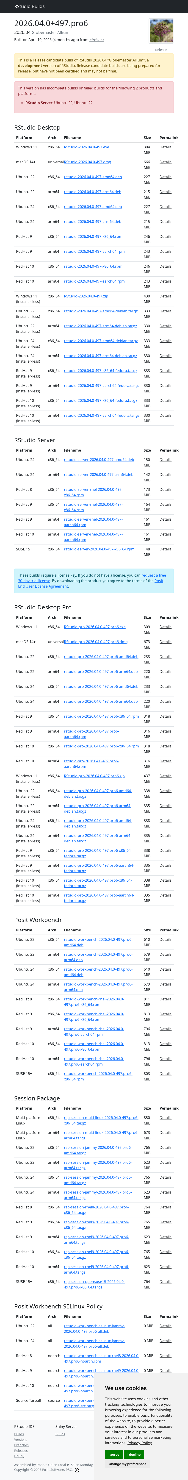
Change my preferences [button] (127, 1464)
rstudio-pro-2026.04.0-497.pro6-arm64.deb (101, 671)
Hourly (19, 1456)
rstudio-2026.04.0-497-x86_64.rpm (93, 236)
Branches (21, 1445)
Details (165, 147)
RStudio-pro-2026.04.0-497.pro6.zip (94, 775)
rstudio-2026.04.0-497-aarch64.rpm (94, 251)
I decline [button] (134, 1454)
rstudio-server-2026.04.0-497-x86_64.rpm (99, 549)
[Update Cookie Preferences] (77, 1469)
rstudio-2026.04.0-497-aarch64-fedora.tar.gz (102, 385)
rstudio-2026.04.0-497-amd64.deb (93, 176)
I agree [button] (114, 1454)
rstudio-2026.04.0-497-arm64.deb (92, 191)
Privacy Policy (139, 1443)
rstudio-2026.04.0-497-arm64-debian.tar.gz (100, 325)
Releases (21, 1450)
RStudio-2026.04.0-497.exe (86, 147)
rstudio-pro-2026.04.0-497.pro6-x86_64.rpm (101, 716)
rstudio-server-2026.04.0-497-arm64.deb (98, 474)
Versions (20, 1439)
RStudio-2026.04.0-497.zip (86, 296)
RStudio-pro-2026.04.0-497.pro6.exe (95, 626)
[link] (139, 1443)
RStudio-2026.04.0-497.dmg (87, 161)
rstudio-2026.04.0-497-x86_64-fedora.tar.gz (100, 370)
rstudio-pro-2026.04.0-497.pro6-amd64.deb (101, 656)
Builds (19, 1434)
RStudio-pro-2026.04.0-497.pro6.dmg (96, 641)
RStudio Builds (29, 6)
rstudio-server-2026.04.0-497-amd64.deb (99, 459)
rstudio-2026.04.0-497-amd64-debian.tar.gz (101, 311)
